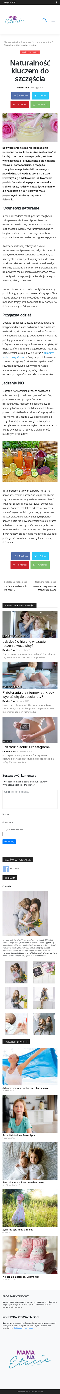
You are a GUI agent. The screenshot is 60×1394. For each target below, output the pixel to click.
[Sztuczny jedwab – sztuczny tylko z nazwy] (30, 1066)
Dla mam (7, 741)
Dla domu (25, 42)
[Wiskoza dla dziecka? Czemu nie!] (30, 1255)
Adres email (8, 821)
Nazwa (6, 814)
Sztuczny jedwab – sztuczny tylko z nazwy (25, 1088)
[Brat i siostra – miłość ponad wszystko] (30, 1160)
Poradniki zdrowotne (41, 42)
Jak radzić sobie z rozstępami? (26, 747)
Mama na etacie (11, 42)
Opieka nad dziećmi (12, 687)
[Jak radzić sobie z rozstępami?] (30, 729)
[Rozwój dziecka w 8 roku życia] (30, 1113)
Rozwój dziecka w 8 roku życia (19, 1135)
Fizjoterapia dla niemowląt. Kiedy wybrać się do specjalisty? (28, 695)
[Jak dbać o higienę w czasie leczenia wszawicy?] (30, 624)
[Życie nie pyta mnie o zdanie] (30, 1208)
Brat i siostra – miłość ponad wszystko (23, 1182)
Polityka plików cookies (24, 1328)
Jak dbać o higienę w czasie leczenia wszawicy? (24, 644)
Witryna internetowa (12, 829)
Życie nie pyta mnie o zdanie (17, 1229)
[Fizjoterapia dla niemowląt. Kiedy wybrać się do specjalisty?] (30, 675)
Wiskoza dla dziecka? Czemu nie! (20, 1277)
